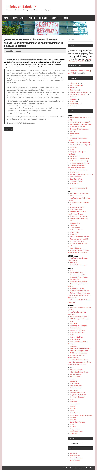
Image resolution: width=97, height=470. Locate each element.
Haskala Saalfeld (75, 328)
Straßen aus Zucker (76, 431)
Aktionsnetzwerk (76, 196)
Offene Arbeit (75, 156)
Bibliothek (43, 18)
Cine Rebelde (74, 383)
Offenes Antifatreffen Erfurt (79, 158)
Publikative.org (75, 429)
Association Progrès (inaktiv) (79, 316)
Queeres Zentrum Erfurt (78, 170)
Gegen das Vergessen (77, 94)
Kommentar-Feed (76, 458)
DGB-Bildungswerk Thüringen (80, 319)
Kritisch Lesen (75, 413)
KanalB (72, 406)
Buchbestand (74, 90)
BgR (71, 270)
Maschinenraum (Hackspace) (79, 291)
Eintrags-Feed (75, 455)
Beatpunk (73, 381)
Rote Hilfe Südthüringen (78, 265)
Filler (72, 136)
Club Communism (76, 209)
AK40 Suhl (73, 262)
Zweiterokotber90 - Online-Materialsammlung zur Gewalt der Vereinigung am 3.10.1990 (79, 362)
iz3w (71, 399)
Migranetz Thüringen (77, 332)
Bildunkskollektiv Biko (77, 127)
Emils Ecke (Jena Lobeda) (78, 216)
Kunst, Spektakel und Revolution (81, 415)
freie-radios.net (75, 388)
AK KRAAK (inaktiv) (76, 370)
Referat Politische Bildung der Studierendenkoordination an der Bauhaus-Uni (79, 295)
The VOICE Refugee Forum (79, 350)
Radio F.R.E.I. (74, 172)
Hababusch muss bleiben (78, 281)
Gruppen (73, 97)
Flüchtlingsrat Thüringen (78, 325)
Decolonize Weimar (76, 272)
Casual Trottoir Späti (77, 207)
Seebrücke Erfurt (76, 179)
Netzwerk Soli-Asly (76, 337)
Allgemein (9, 129)
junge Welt (74, 401)
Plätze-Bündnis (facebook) (79, 161)
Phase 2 (72, 424)
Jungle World (74, 404)
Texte (72, 106)
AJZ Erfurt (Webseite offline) (80, 122)
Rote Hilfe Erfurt (75, 177)
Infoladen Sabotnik (21, 6)
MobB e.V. (73, 234)
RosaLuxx (73, 346)
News (6, 18)
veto (71, 186)
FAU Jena (73, 221)
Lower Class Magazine (77, 422)
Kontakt (65, 18)
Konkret (73, 408)
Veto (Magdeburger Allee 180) (79, 60)
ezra (71, 321)
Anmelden (73, 453)
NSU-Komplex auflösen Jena (80, 237)
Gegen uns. (74, 390)
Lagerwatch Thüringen (77, 330)
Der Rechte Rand (76, 385)
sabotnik (18, 51)
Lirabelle (73, 420)
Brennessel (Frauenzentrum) (80, 129)
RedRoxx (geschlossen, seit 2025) (81, 174)
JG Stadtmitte (75, 227)
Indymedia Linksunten (77, 397)
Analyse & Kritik (75, 374)
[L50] (72, 149)
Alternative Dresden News (79, 372)
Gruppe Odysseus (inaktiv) (79, 218)
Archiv (72, 87)
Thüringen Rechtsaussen (78, 353)
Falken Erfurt (74, 133)
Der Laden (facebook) (77, 275)
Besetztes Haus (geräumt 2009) (81, 124)
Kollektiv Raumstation (77, 288)
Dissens (72, 131)
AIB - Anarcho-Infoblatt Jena (79, 193)
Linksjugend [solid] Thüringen (80, 348)
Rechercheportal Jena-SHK (79, 239)
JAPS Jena (73, 225)
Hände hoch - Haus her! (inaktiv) (81, 145)
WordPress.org (75, 460)
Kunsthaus (73, 147)
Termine (32, 18)
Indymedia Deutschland (78, 395)
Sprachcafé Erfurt (76, 181)
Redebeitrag (74, 103)
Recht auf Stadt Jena (77, 241)
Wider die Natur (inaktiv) (78, 188)
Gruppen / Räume (18, 18)
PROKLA (73, 426)
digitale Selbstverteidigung (79, 92)
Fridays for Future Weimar (79, 277)
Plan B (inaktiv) (75, 339)
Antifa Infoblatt (75, 376)
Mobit (72, 335)
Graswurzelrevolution (77, 392)
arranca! (72, 379)
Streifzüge (73, 433)
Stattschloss (74, 183)
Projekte (73, 101)
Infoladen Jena (75, 223)
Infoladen (73, 99)
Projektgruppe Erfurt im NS (79, 163)
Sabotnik (54, 18)
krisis (72, 410)
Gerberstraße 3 (75, 279)
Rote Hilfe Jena (75, 248)
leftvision (73, 417)
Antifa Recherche (76, 85)
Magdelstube (74, 232)
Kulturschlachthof (76, 230)
